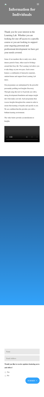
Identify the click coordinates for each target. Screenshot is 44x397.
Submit (31, 380)
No (8, 375)
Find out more (19, 249)
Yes (8, 372)
